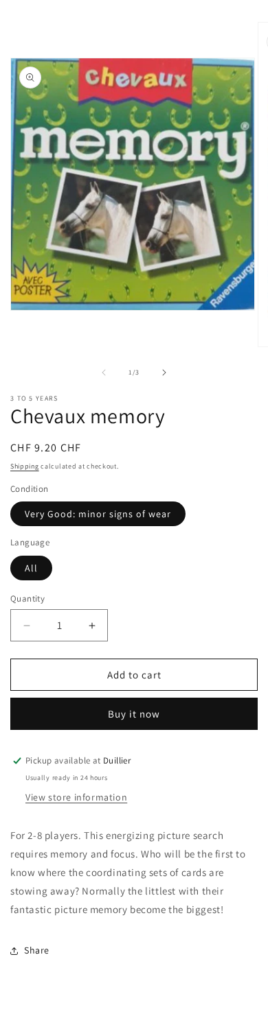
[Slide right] (164, 372)
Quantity (27, 598)
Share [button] (36, 950)
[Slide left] (104, 372)
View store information (76, 797)
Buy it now (134, 713)
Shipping (24, 466)
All (31, 568)
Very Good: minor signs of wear (98, 514)
